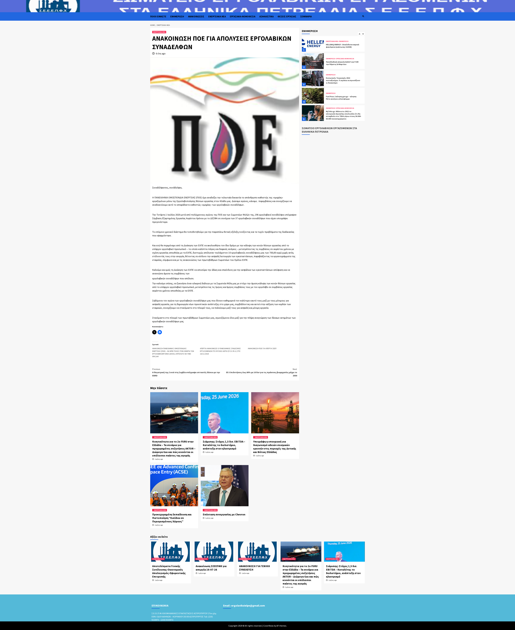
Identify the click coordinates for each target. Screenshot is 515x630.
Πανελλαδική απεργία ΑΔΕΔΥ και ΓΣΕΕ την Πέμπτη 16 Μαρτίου (342, 45)
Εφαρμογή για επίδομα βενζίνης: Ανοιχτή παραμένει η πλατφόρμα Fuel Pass (342, 115)
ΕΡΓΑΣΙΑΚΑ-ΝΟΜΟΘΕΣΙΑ (242, 16)
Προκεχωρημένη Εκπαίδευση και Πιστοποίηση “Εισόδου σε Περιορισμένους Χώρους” (172, 518)
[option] (333, 44)
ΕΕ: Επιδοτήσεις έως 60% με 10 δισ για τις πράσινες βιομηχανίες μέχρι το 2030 (261, 372)
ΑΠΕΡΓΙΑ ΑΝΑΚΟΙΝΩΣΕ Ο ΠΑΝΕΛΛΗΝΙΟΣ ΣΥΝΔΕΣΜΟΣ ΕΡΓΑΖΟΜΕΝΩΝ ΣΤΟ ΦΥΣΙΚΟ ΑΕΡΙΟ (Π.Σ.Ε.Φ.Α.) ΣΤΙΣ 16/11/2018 (220, 351)
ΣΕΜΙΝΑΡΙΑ (306, 16)
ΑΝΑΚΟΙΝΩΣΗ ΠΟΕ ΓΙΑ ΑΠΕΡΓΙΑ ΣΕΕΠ (262, 348)
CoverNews (268, 625)
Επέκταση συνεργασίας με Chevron (224, 514)
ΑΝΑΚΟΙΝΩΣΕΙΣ (196, 16)
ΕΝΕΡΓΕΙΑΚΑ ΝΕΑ (217, 16)
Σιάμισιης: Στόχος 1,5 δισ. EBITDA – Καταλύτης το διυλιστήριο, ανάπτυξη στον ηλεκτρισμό (224, 445)
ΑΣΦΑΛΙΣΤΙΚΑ (266, 16)
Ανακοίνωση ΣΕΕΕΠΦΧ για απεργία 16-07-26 (211, 567)
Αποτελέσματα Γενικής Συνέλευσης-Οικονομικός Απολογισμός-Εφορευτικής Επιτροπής (169, 571)
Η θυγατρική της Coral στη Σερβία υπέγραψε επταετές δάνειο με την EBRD (186, 372)
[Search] (363, 16)
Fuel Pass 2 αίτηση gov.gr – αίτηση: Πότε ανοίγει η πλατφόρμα (341, 80)
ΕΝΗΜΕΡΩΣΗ (177, 16)
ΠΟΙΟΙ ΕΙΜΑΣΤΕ (158, 16)
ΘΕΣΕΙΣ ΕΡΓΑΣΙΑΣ (287, 16)
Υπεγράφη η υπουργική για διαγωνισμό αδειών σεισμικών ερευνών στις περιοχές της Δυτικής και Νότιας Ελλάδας (274, 447)
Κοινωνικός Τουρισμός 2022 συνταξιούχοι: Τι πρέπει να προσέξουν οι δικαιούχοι (343, 63)
